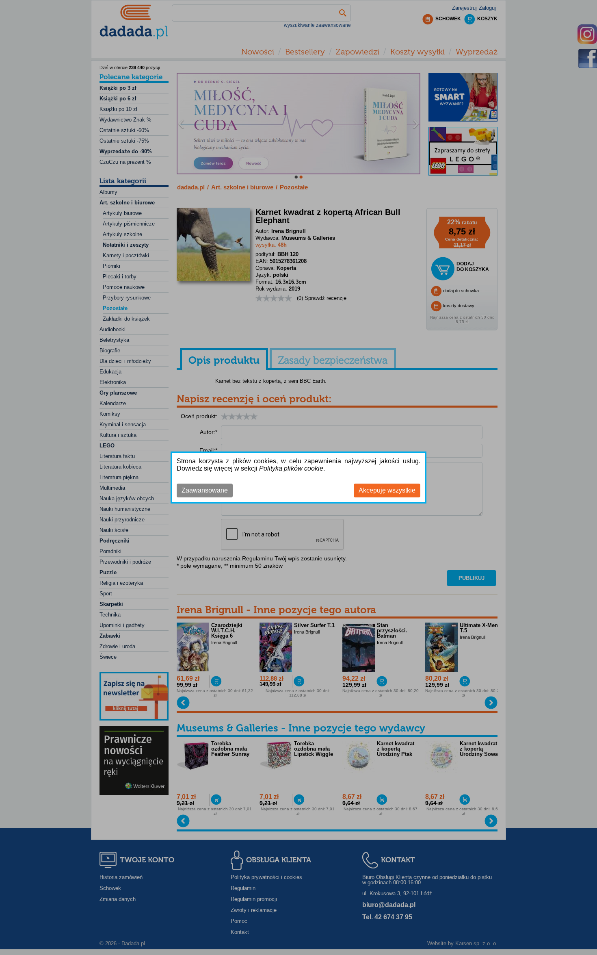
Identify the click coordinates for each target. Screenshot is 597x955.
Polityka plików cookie (291, 468)
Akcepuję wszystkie (387, 490)
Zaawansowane (205, 490)
